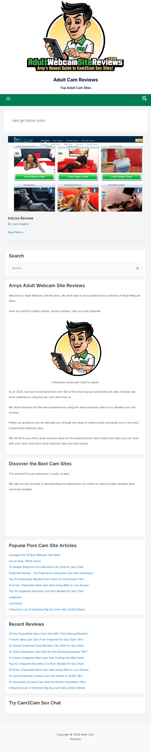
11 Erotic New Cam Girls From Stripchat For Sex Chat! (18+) (46, 639)
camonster (15, 603)
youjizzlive (15, 597)
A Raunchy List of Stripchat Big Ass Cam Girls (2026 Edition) (47, 609)
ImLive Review (20, 218)
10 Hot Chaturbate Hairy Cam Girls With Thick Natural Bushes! (48, 633)
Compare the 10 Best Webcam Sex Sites (34, 555)
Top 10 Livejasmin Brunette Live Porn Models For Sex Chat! (46, 591)
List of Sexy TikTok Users (25, 561)
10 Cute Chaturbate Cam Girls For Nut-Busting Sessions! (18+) (48, 651)
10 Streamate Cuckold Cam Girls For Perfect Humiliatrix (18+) (47, 682)
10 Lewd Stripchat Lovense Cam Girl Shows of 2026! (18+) (46, 675)
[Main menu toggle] (8, 98)
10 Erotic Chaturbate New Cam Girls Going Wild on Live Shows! (49, 585)
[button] (144, 98)
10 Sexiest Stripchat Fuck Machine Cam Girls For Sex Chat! (46, 567)
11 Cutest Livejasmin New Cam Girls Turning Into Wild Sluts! (46, 657)
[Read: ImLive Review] (75, 173)
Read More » (16, 232)
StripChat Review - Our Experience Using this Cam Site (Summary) (51, 573)
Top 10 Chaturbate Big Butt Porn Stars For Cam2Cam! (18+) (46, 579)
